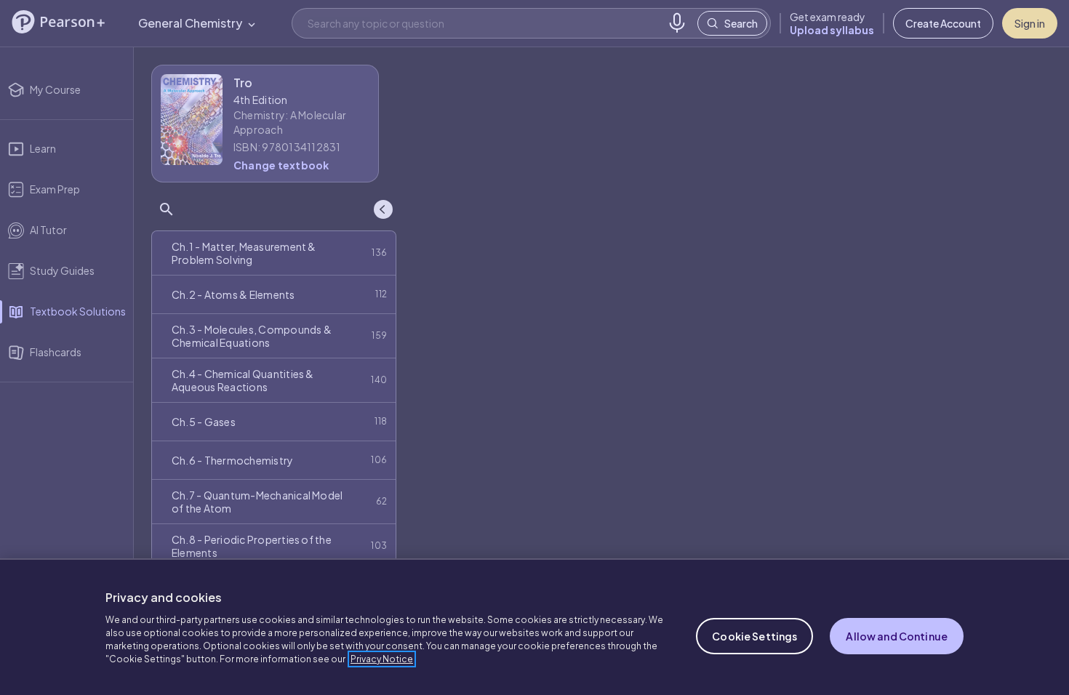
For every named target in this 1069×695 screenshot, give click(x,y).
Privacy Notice (382, 659)
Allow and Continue (897, 636)
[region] (534, 626)
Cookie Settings (754, 636)
